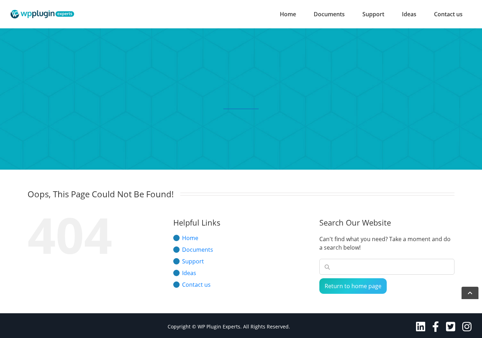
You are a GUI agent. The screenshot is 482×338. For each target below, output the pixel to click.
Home (288, 14)
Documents (329, 14)
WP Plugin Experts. (220, 326)
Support (373, 14)
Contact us (448, 14)
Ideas (409, 14)
